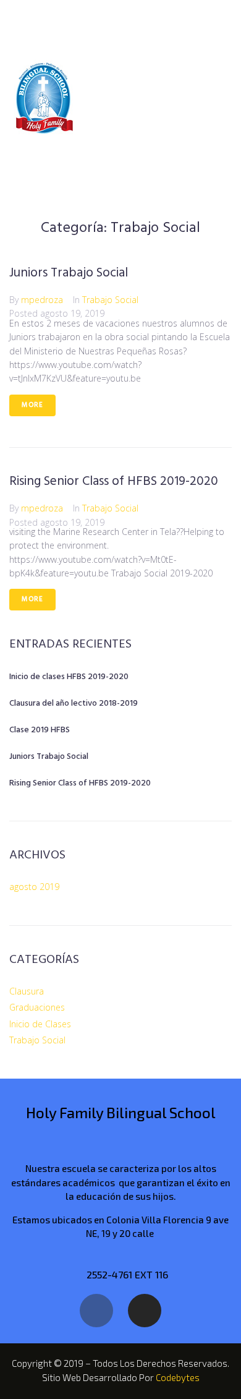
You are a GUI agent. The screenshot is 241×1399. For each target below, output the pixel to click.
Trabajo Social (110, 300)
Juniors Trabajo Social (68, 273)
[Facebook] (96, 1310)
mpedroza (42, 300)
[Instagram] (144, 1310)
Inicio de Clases (40, 1024)
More (32, 405)
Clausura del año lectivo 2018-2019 (73, 703)
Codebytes (178, 1377)
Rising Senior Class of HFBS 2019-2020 (113, 481)
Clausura (26, 991)
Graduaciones (37, 1007)
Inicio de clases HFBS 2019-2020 (69, 677)
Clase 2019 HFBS (39, 730)
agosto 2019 (34, 886)
